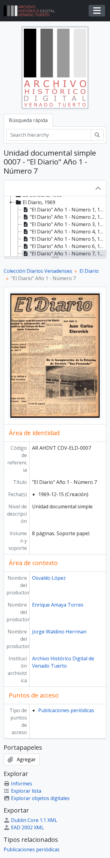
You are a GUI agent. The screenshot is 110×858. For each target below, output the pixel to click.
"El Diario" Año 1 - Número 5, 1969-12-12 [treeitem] (68, 239)
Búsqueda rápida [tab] (28, 120)
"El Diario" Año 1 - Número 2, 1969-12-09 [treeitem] (68, 217)
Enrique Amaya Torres (57, 604)
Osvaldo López (49, 578)
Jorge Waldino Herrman (59, 631)
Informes (21, 783)
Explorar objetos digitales (40, 798)
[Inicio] (32, 11)
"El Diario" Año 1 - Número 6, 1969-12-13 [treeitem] (68, 246)
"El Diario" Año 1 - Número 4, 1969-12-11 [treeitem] (68, 231)
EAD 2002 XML (27, 827)
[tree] (55, 226)
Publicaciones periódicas (66, 710)
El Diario (89, 271)
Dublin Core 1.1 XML (34, 820)
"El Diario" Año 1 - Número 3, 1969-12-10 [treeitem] (68, 224)
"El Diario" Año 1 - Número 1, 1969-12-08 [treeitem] (68, 209)
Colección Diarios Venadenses (38, 271)
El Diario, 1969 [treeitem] (39, 202)
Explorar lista (26, 791)
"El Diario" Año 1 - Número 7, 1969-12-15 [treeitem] (68, 253)
